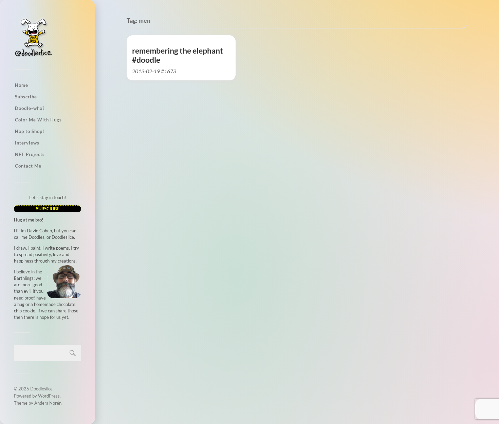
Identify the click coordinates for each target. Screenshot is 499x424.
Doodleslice (41, 388)
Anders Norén (47, 403)
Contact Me (28, 166)
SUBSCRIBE (47, 208)
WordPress (49, 396)
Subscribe (26, 96)
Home (21, 85)
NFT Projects (30, 154)
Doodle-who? (29, 108)
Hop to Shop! (29, 131)
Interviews (27, 143)
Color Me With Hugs (38, 119)
